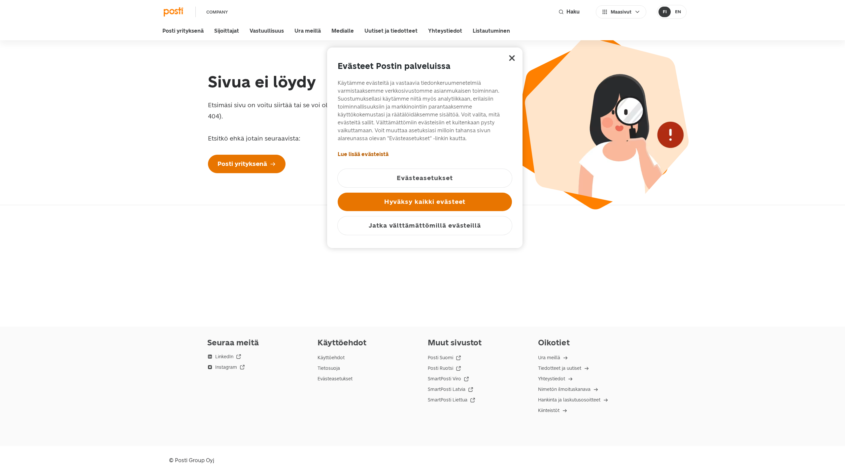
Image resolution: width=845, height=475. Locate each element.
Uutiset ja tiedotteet (391, 31)
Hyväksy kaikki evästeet (425, 202)
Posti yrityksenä (183, 31)
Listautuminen (491, 31)
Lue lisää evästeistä (363, 154)
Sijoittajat (226, 31)
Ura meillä (307, 31)
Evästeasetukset (335, 379)
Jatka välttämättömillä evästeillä (425, 225)
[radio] (665, 12)
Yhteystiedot (445, 31)
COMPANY (217, 12)
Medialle (342, 31)
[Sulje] (512, 58)
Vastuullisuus (267, 31)
